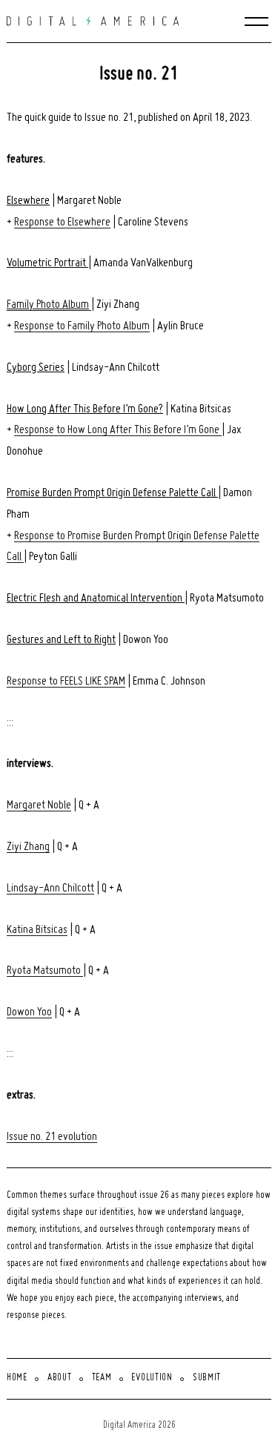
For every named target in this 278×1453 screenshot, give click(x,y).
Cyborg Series (35, 368)
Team (102, 1378)
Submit (207, 1378)
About (59, 1378)
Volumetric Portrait (47, 263)
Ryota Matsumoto (45, 971)
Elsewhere (28, 201)
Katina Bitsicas (37, 930)
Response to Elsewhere (62, 222)
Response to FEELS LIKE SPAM (66, 682)
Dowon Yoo (29, 1012)
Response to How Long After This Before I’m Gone (118, 430)
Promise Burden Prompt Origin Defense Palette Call (112, 493)
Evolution (151, 1378)
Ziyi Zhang (28, 847)
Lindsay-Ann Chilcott (50, 888)
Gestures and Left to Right (61, 640)
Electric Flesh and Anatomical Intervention (96, 598)
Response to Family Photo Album (82, 326)
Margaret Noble (39, 805)
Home (17, 1378)
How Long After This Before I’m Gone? (85, 409)
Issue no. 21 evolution (52, 1137)
